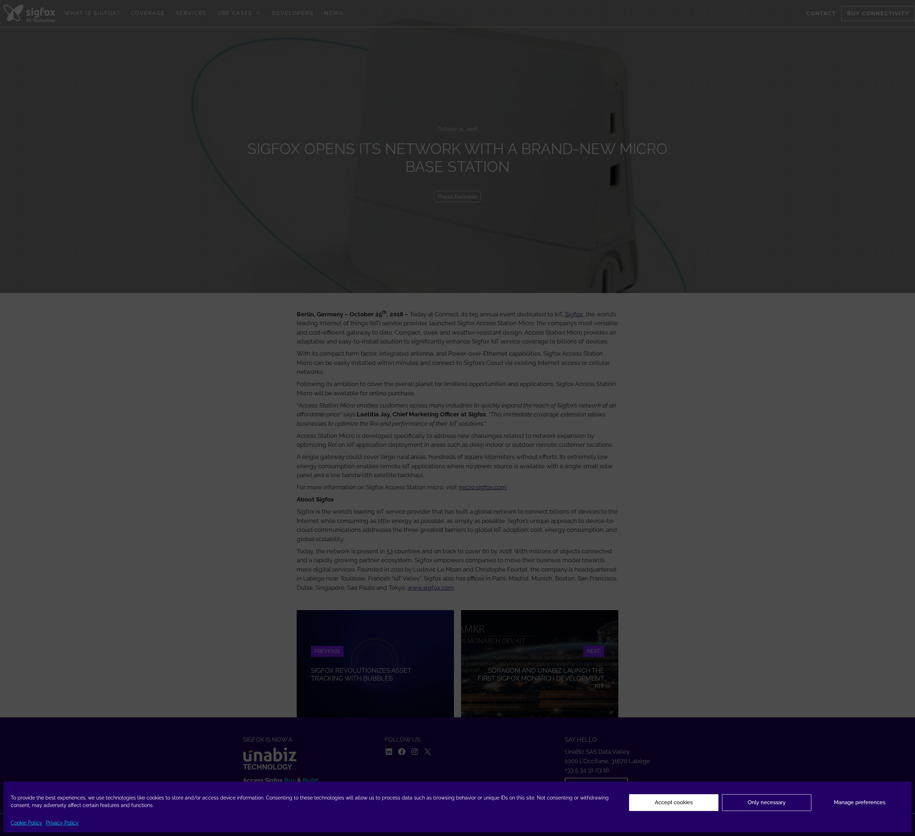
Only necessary (767, 802)
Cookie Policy (26, 823)
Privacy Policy (62, 823)
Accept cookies (674, 802)
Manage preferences (859, 802)
